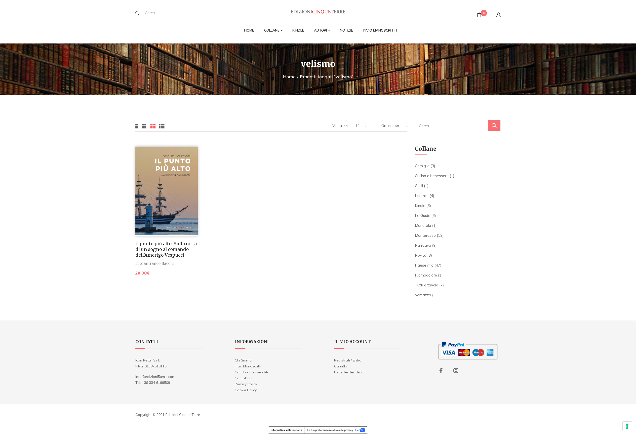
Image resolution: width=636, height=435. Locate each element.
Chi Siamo (243, 360)
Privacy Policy (246, 384)
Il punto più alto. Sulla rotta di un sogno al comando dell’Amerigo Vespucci (166, 249)
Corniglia (422, 165)
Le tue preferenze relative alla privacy (330, 430)
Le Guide (422, 215)
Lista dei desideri (348, 372)
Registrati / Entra (347, 360)
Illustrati (422, 195)
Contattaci (243, 378)
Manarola (423, 225)
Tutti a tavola (426, 285)
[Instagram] (456, 371)
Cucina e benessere (432, 175)
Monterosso (425, 235)
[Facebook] (441, 371)
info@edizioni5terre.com (155, 376)
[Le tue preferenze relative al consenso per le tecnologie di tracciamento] (627, 426)
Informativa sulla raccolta (286, 430)
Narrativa (423, 245)
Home (289, 76)
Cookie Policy (246, 390)
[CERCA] (494, 125)
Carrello (340, 366)
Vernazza (423, 295)
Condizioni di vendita (252, 372)
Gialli (419, 185)
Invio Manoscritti (248, 366)
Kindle (420, 205)
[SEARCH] (137, 13)
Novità (420, 255)
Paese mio (424, 265)
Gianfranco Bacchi (156, 263)
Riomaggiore (426, 275)
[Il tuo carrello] (479, 15)
